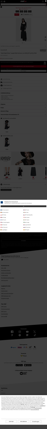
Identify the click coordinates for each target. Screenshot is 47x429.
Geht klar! (11, 421)
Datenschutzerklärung (35, 409)
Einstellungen (35, 421)
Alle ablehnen (23, 421)
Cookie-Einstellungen (38, 408)
